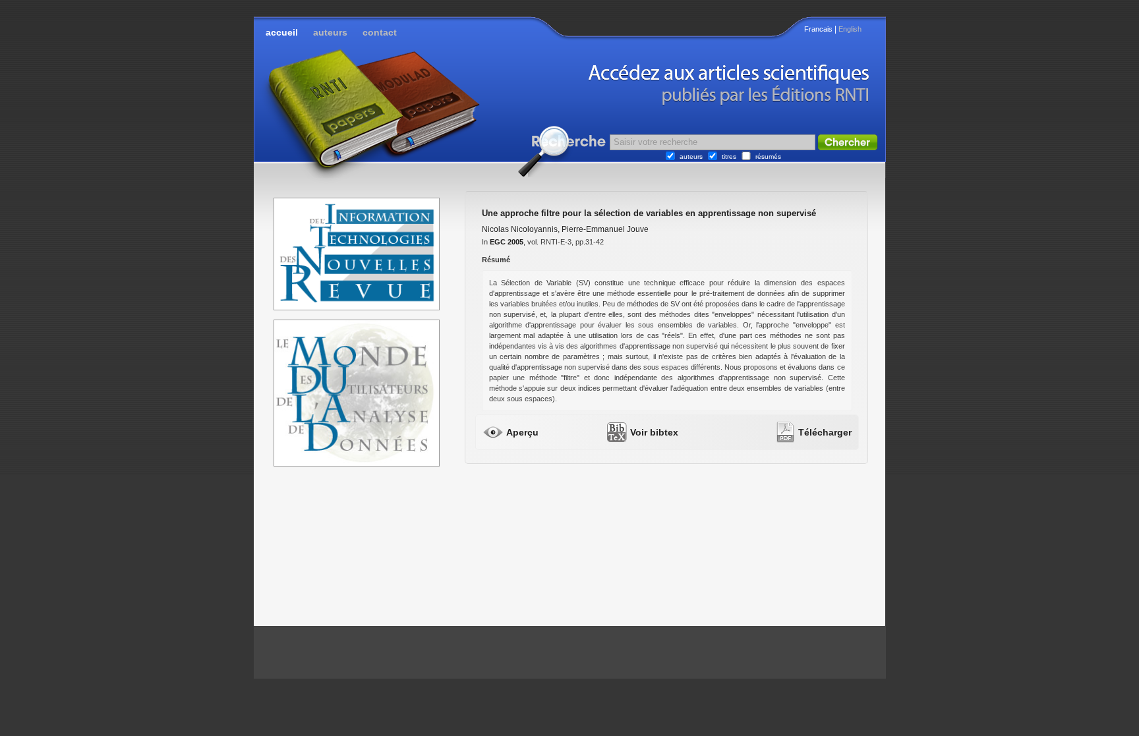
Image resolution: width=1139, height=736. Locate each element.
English (850, 29)
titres (729, 156)
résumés (768, 156)
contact (380, 32)
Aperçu (522, 432)
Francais (818, 29)
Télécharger (825, 432)
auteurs (330, 32)
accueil (282, 32)
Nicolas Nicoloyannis (520, 229)
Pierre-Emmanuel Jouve (605, 229)
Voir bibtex (654, 432)
